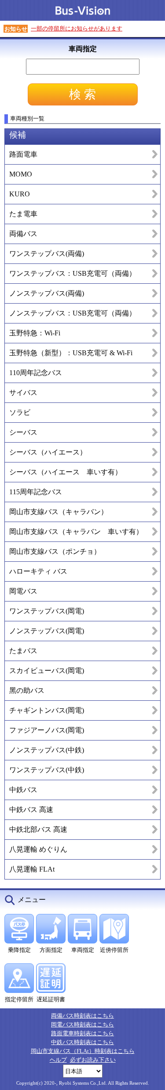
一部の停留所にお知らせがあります (76, 28)
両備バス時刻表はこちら (82, 1015)
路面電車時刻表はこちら (82, 1033)
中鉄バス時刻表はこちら (82, 1042)
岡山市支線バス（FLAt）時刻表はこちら (83, 1051)
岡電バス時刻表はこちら (82, 1024)
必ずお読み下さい (93, 1059)
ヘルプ (58, 1059)
